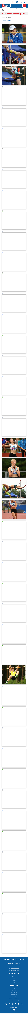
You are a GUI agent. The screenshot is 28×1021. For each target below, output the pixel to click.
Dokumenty (14, 992)
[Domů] (2, 9)
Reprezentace (14, 994)
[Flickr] (18, 1004)
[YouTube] (15, 1004)
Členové (14, 990)
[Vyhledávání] (24, 2)
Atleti (14, 980)
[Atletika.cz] (6, 5)
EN (21, 2)
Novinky (14, 976)
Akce (14, 978)
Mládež (14, 996)
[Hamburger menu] (24, 5)
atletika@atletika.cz (15, 970)
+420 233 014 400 (15, 968)
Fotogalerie (11, 9)
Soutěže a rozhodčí (14, 1001)
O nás (14, 988)
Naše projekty (7, 2)
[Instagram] (12, 1004)
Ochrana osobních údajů (14, 963)
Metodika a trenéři (14, 998)
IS (18, 2)
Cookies (14, 965)
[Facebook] (6, 1004)
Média (5, 9)
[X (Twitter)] (9, 1004)
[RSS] (21, 1004)
